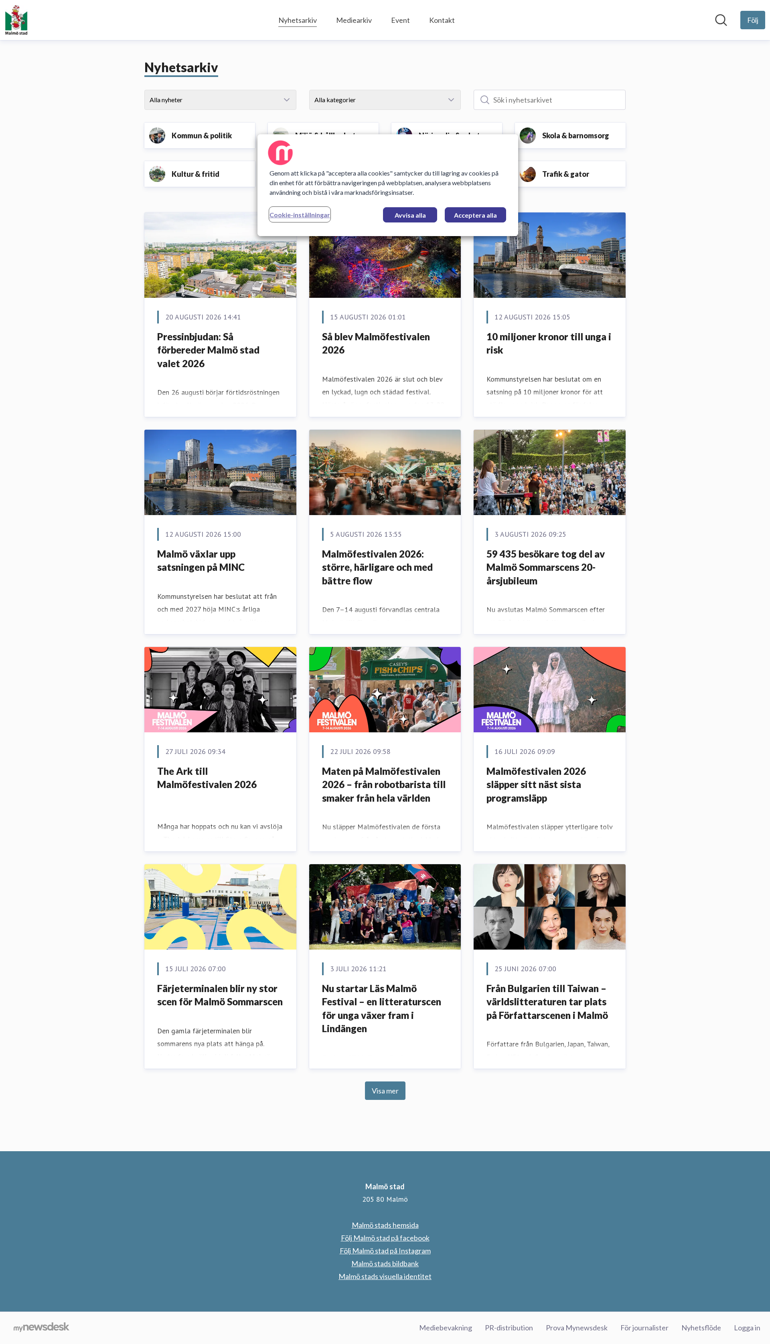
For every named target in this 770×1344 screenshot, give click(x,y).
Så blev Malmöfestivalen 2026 (376, 343)
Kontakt (442, 20)
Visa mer (385, 1090)
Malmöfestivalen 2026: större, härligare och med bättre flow (377, 567)
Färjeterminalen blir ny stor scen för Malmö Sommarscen (220, 995)
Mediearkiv (354, 20)
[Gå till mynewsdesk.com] (41, 1328)
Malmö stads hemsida (385, 1225)
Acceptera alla (475, 215)
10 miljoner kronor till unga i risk (548, 343)
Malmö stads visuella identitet (385, 1276)
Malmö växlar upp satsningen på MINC (201, 560)
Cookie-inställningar (300, 214)
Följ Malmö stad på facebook (385, 1237)
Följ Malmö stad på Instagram (385, 1250)
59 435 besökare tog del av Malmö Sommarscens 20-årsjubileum (545, 567)
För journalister (644, 1327)
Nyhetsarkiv (297, 20)
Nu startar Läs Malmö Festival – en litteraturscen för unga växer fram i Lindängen (381, 1008)
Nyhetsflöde (701, 1327)
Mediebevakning (445, 1327)
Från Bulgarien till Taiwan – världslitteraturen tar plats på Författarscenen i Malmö (547, 1001)
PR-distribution (509, 1327)
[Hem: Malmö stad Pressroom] (16, 20)
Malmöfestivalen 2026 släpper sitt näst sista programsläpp (536, 784)
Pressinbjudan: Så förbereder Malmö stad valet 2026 (208, 350)
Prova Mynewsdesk (577, 1327)
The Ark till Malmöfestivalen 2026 (207, 777)
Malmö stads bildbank (385, 1263)
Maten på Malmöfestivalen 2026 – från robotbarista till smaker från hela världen (384, 784)
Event (400, 20)
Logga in (747, 1327)
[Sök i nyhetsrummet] (721, 20)
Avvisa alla (410, 215)
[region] (387, 185)
